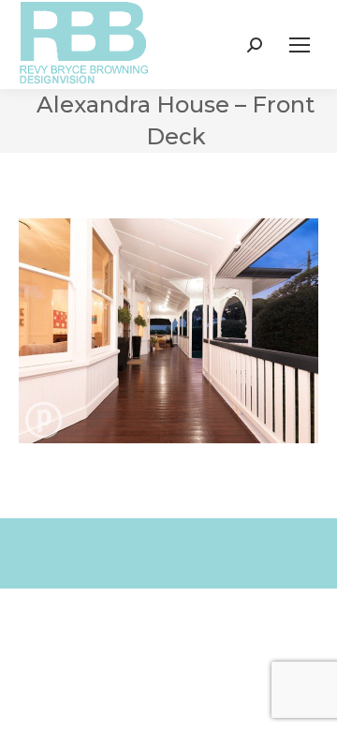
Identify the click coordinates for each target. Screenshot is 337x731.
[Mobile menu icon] (299, 45)
